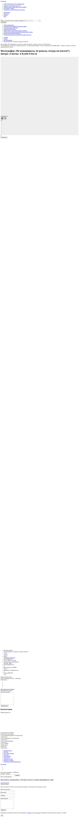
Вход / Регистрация (9, 753)
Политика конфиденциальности (12, 761)
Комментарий (4, 798)
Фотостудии (16, 5)
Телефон (3, 795)
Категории (3, 22)
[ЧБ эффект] (2, 118)
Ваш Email (3, 792)
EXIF (10, 663)
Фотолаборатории (19, 4)
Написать (3, 810)
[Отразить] (5, 118)
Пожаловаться (4, 705)
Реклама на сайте (8, 759)
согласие (37, 812)
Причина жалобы (5, 692)
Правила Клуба (8, 750)
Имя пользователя (5, 789)
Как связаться (7, 756)
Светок (5, 654)
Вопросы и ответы (20, 9)
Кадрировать (4, 116)
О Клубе (6, 752)
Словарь (11, 8)
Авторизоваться (5, 782)
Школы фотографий (21, 7)
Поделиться (4, 137)
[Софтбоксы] (39, 731)
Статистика (7, 757)
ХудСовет (6, 754)
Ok (2, 815)
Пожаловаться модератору (8, 689)
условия (29, 812)
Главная (6, 37)
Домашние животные (9, 657)
